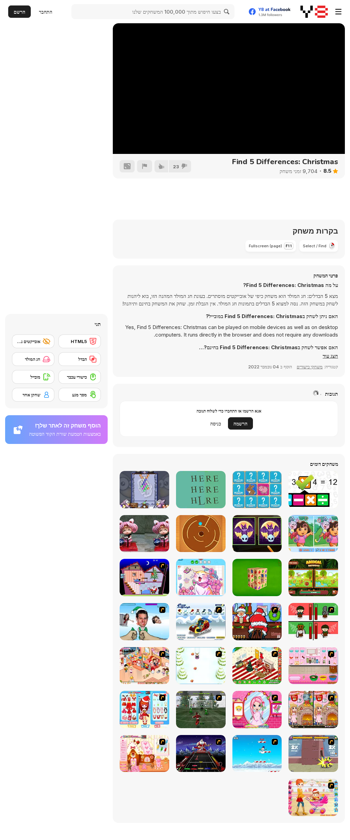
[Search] (226, 11)
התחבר (45, 12)
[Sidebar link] (338, 11)
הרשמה (240, 423)
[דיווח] (144, 166)
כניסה (215, 423)
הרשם (19, 12)
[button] (330, 356)
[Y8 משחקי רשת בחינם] (314, 11)
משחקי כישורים (310, 366)
